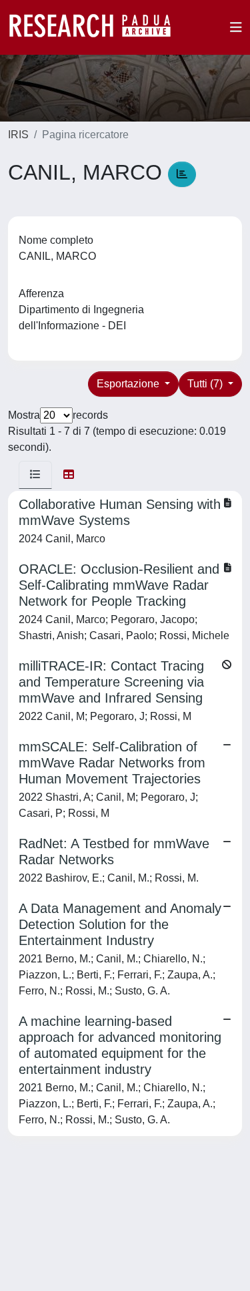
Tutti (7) (206, 383)
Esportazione (129, 383)
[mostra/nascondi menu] (236, 27)
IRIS (18, 134)
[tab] (35, 475)
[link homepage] (96, 27)
